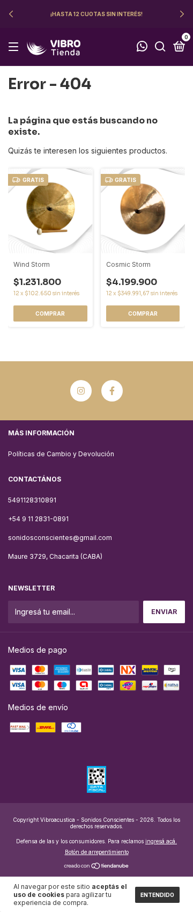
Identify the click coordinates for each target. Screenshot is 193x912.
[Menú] (15, 47)
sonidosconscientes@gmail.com (60, 538)
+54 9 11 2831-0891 (38, 519)
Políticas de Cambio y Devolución (61, 454)
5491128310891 (32, 500)
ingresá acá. (161, 841)
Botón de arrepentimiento (97, 852)
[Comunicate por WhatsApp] (142, 47)
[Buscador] (160, 47)
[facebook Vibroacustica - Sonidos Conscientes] (112, 391)
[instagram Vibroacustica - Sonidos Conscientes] (81, 391)
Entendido (157, 895)
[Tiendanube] (96, 866)
